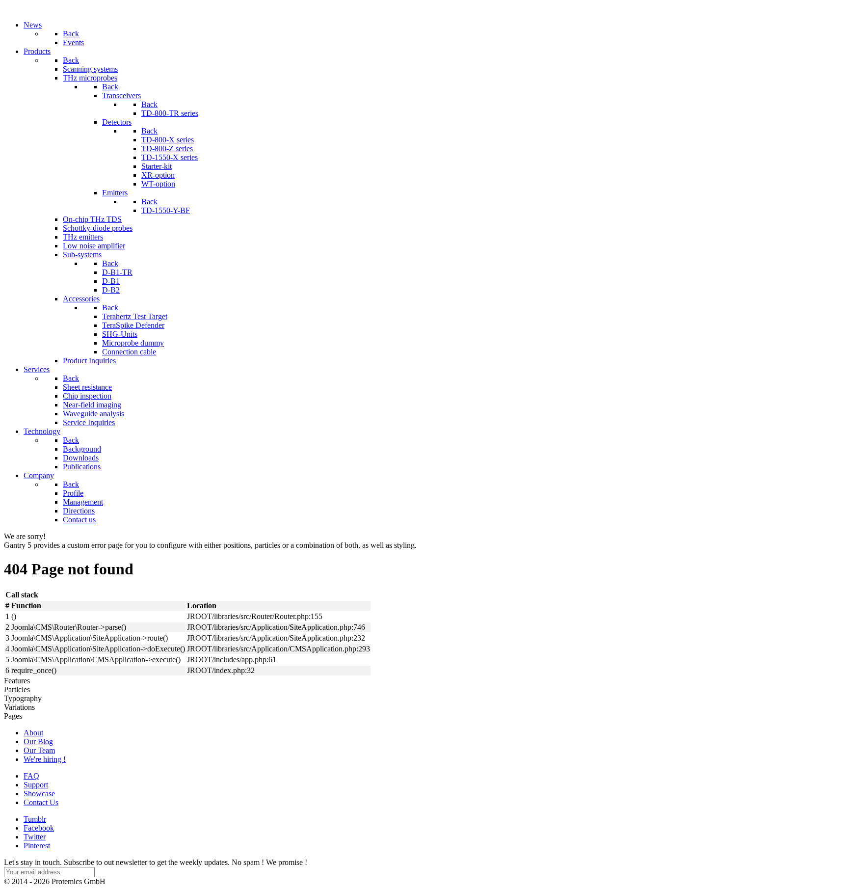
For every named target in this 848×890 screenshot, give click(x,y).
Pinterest (37, 845)
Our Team (39, 750)
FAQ (31, 776)
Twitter (35, 837)
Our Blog (38, 741)
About (33, 732)
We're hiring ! (45, 759)
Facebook (39, 828)
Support (36, 785)
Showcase (39, 793)
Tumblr (35, 819)
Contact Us (41, 802)
